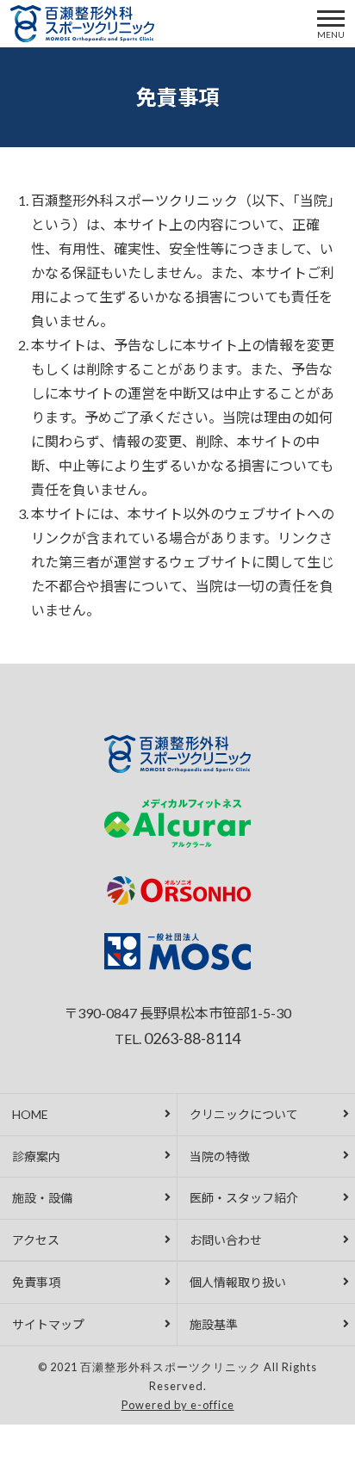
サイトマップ (48, 1324)
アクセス (35, 1240)
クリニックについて (244, 1114)
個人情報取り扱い (238, 1282)
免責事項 (36, 1282)
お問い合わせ (226, 1240)
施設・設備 (42, 1197)
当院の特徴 (220, 1156)
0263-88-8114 (192, 1038)
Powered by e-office (177, 1405)
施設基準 (214, 1324)
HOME (30, 1114)
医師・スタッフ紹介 (244, 1197)
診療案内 (36, 1156)
